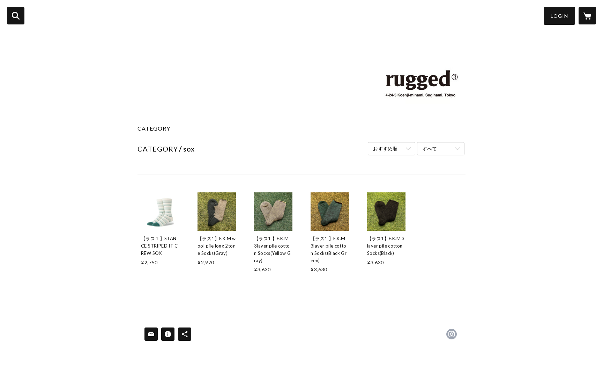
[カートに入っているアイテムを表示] (587, 15)
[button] (559, 16)
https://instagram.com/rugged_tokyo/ (451, 334)
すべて (429, 149)
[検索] (15, 15)
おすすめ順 (385, 149)
